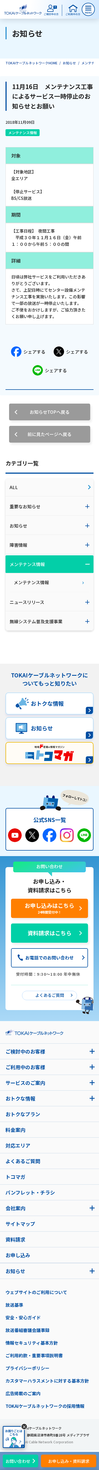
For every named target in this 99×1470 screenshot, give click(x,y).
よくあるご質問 (23, 1161)
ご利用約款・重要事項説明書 (34, 1355)
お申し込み (18, 1255)
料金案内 (15, 1129)
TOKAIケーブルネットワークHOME (31, 62)
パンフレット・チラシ (30, 1192)
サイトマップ (20, 1223)
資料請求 (15, 1239)
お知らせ (69, 62)
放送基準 (14, 1305)
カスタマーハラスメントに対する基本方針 (47, 1380)
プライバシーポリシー (28, 1368)
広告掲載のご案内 (23, 1393)
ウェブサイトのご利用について (36, 1292)
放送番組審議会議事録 (28, 1330)
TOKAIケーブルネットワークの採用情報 (45, 1406)
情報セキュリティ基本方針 (32, 1343)
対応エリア (18, 1145)
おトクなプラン (23, 1114)
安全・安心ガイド (23, 1317)
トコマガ (15, 1176)
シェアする (34, 351)
